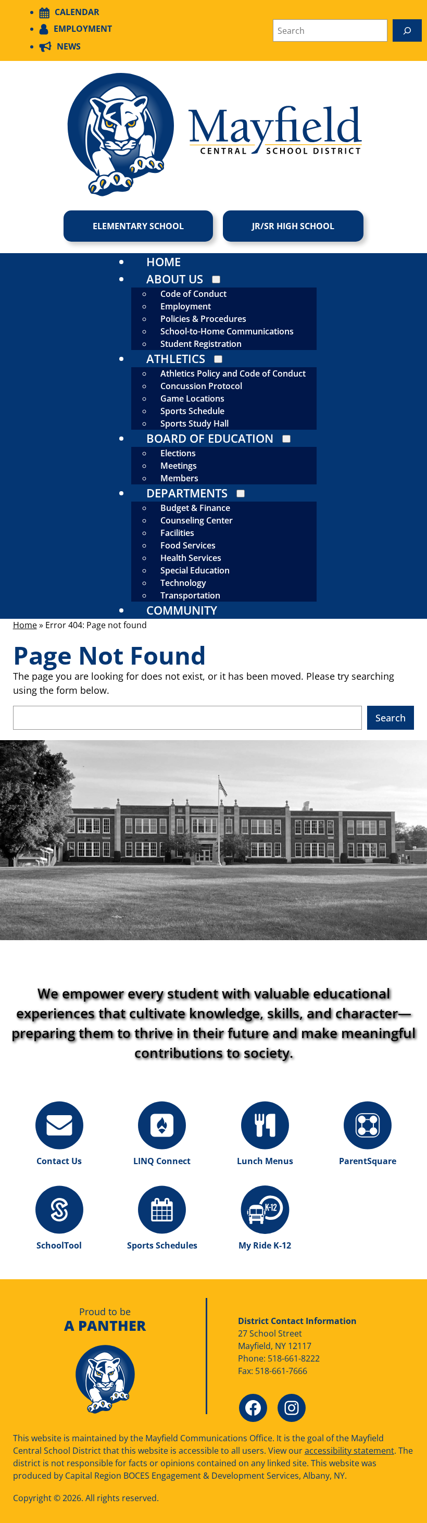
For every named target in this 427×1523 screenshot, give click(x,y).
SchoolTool (59, 1245)
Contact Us (59, 1161)
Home (25, 625)
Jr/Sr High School (293, 226)
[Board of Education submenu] (286, 439)
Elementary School (138, 226)
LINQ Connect (162, 1161)
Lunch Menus (265, 1161)
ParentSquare (367, 1161)
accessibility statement (349, 1450)
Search (390, 717)
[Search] (407, 30)
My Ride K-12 (264, 1245)
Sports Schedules (162, 1245)
